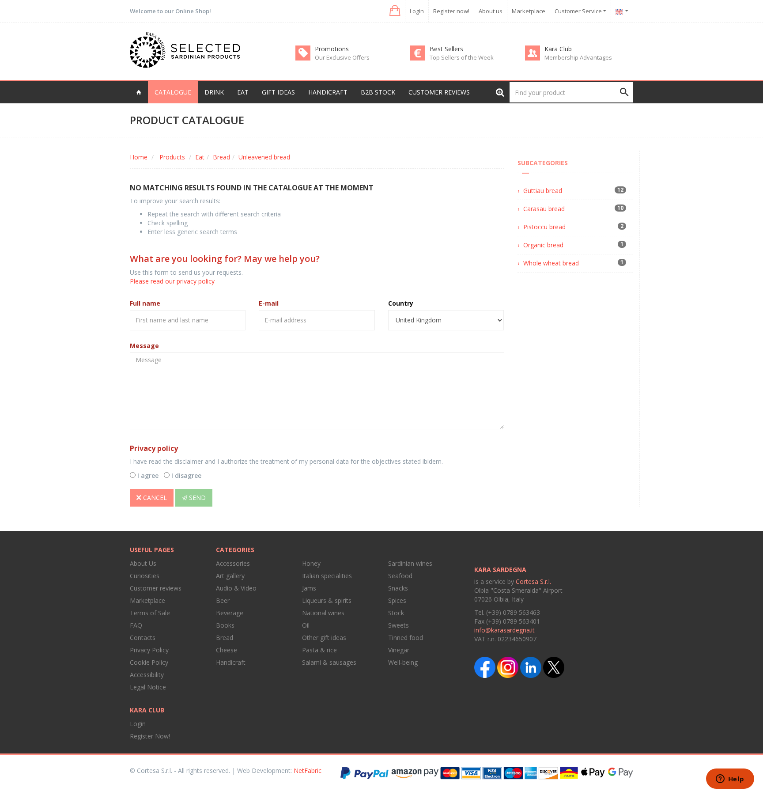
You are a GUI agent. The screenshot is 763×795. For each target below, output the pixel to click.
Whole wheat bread (551, 263)
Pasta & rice (319, 650)
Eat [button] (243, 92)
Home (138, 157)
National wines (323, 613)
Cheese (226, 650)
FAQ (136, 625)
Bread (221, 157)
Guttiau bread (542, 190)
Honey (311, 563)
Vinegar (398, 650)
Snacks (398, 588)
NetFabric (307, 770)
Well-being (403, 662)
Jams (309, 588)
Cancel (154, 497)
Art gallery (230, 576)
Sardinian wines (410, 563)
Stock (396, 613)
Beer (223, 600)
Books (225, 625)
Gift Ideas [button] (278, 92)
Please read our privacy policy (172, 281)
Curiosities (144, 576)
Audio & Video (236, 588)
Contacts (142, 637)
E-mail (269, 303)
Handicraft (231, 662)
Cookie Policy (149, 662)
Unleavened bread (264, 157)
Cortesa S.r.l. (533, 581)
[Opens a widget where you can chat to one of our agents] (730, 779)
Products (172, 157)
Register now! (451, 11)
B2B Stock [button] (378, 92)
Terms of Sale (150, 613)
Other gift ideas (324, 637)
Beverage (229, 613)
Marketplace (528, 11)
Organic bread (543, 245)
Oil (306, 625)
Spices (397, 600)
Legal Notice (148, 687)
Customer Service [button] (579, 11)
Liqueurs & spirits (326, 600)
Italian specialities (327, 576)
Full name (145, 303)
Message (144, 345)
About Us (143, 563)
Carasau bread (544, 208)
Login (417, 11)
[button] (394, 11)
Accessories (233, 563)
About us (490, 11)
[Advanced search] (500, 92)
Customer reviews (439, 92)
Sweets (398, 625)
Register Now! (150, 736)
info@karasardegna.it (504, 630)
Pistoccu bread (544, 227)
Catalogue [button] (173, 92)
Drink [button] (214, 92)
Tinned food (405, 637)
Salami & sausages (329, 662)
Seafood (400, 576)
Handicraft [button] (328, 92)
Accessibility (147, 674)
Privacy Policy (149, 650)
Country (400, 303)
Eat (199, 157)
